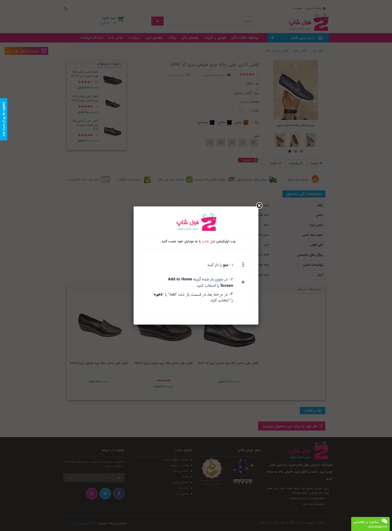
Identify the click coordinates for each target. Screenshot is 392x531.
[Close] (259, 205)
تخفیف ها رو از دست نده (3, 119)
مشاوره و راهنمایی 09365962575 (370, 524)
